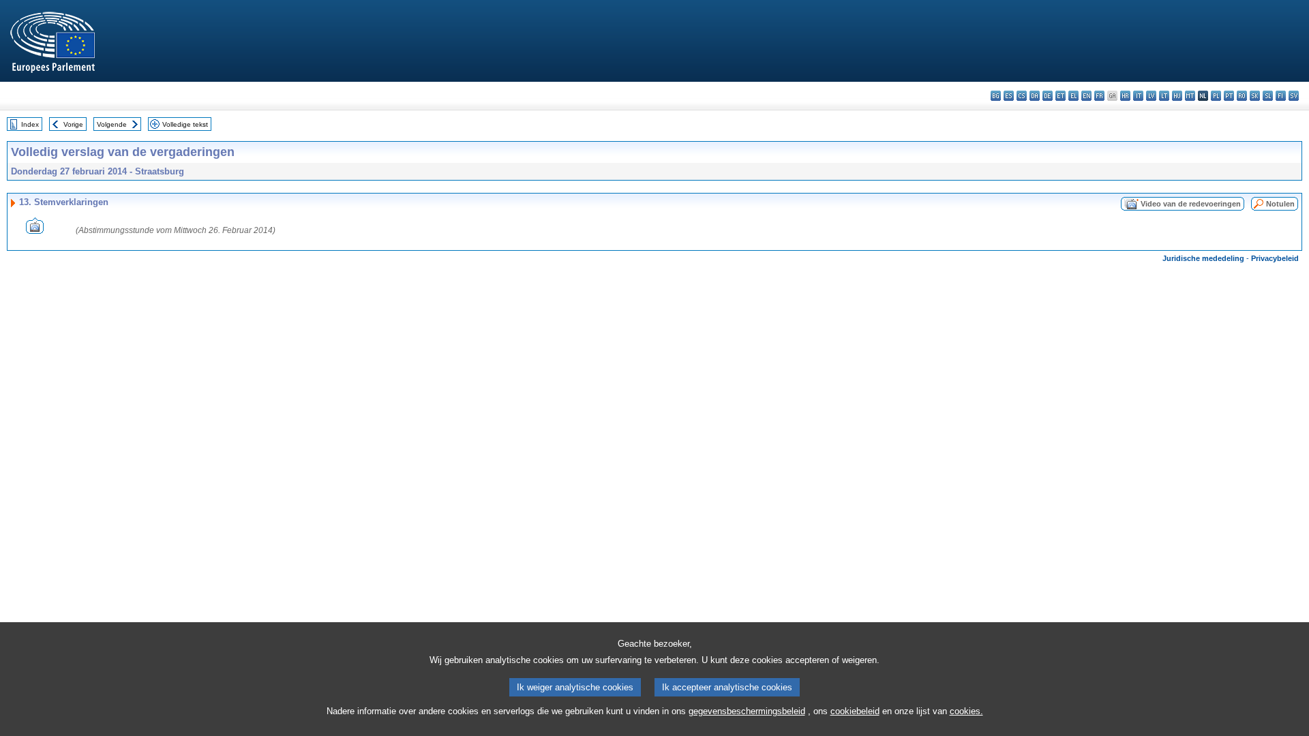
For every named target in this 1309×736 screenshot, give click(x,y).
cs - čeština (1022, 96)
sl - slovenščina (1268, 96)
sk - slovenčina (1255, 96)
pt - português (1229, 96)
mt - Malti (1190, 96)
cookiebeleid (854, 711)
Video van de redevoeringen (1191, 204)
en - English (1086, 96)
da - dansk (1034, 96)
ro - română (1242, 96)
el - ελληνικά (1073, 96)
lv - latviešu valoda (1151, 96)
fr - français (1099, 96)
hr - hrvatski (1125, 96)
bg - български (996, 96)
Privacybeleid (1275, 258)
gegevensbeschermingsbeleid (747, 711)
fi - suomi (1281, 96)
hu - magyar (1177, 96)
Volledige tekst (185, 124)
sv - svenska (1294, 96)
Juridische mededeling (1203, 258)
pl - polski (1216, 96)
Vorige (73, 124)
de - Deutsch (1047, 96)
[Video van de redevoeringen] (35, 230)
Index (30, 124)
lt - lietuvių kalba (1164, 96)
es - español (1009, 96)
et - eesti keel (1060, 96)
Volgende (112, 124)
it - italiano (1138, 96)
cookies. (966, 711)
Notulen (1280, 204)
